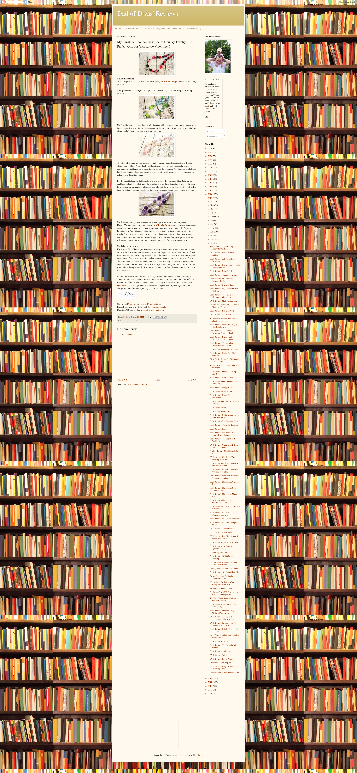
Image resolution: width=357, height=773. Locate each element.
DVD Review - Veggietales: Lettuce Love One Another (224, 446)
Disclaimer (122, 285)
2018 (210, 179)
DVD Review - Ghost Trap (220, 314)
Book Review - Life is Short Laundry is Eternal (225, 630)
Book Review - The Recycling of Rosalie (223, 646)
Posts (210, 131)
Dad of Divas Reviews (150, 303)
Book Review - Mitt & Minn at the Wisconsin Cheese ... (223, 513)
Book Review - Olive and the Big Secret (223, 372)
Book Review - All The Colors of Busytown (223, 259)
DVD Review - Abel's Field (221, 532)
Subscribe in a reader (157, 306)
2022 (210, 163)
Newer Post (122, 379)
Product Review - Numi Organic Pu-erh (224, 452)
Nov (212, 205)
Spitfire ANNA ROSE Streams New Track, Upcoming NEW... (224, 593)
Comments (212, 136)
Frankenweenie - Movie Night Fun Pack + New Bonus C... (223, 563)
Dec (212, 201)
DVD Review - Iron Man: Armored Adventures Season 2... (224, 537)
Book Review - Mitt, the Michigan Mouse (223, 523)
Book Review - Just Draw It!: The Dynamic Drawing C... (223, 547)
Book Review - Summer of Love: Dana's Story (223, 605)
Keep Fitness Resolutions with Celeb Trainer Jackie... (224, 636)
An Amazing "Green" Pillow (221, 588)
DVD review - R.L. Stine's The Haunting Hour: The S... (222, 458)
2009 (210, 689)
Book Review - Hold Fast (220, 411)
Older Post (192, 379)
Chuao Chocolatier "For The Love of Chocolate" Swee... (224, 305)
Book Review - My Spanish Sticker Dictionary (224, 289)
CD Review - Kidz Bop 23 (220, 662)
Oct (212, 209)
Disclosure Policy (193, 28)
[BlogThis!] (157, 317)
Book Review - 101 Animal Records (224, 572)
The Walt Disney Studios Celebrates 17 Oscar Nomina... (224, 599)
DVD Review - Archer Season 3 (222, 528)
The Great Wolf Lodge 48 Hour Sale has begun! (224, 366)
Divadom (131, 303)
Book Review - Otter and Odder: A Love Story (224, 382)
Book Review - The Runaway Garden (224, 421)
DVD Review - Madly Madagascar (223, 301)
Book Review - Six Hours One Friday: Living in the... (222, 433)
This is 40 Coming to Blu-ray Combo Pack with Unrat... (224, 247)
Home (118, 28)
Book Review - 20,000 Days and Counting (223, 557)
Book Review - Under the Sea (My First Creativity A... (223, 325)
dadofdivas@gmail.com (153, 309)
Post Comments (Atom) (137, 384)
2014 (210, 194)
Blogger (200, 755)
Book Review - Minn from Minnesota (225, 518)
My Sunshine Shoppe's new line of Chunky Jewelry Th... (223, 319)
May (212, 228)
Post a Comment (127, 334)
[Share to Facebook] (162, 317)
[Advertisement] (157, 357)
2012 (210, 678)
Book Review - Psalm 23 (220, 428)
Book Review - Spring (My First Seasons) (223, 354)
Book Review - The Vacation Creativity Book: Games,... (221, 344)
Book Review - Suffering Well (222, 310)
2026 (210, 148)
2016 (210, 186)
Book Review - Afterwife (220, 641)
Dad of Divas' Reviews (147, 13)
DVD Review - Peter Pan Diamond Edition (223, 253)
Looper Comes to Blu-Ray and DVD (224, 672)
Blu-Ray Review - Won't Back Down (224, 568)
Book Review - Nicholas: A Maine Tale (223, 495)
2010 (210, 686)
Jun (212, 224)
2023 (210, 160)
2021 (210, 167)
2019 (210, 175)
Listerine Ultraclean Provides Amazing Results (221, 279)
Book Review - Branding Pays (222, 284)
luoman (183, 755)
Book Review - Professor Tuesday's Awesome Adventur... (224, 464)
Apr (212, 231)
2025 (210, 152)
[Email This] (154, 317)
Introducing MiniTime (219, 552)
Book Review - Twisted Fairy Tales (224, 542)
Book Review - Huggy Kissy (221, 387)
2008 (210, 693)
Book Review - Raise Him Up (221, 271)
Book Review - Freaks (218, 407)
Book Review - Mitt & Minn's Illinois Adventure (225, 507)
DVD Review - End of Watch (221, 658)
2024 (210, 156)
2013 (210, 198)
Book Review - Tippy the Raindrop (224, 425)
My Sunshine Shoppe (167, 81)
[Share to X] (159, 317)
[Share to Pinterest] (165, 317)
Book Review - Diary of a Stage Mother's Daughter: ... (222, 611)
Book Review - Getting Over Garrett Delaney (224, 402)
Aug (212, 216)
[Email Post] (149, 317)
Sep (212, 212)
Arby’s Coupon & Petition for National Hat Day (221, 577)
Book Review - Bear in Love (221, 377)
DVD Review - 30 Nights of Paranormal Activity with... (222, 617)
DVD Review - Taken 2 (219, 655)
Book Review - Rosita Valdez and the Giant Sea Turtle (224, 416)
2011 (210, 682)
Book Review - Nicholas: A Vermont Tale (224, 482)
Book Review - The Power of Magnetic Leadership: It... (221, 295)
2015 (210, 190)
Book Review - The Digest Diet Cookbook (222, 439)
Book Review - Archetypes (220, 651)
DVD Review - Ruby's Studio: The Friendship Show (223, 667)
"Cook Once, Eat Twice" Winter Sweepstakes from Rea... (222, 583)
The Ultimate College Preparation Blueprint (162, 28)
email (207, 106)
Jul (211, 220)
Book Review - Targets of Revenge (223, 274)
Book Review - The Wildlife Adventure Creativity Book (221, 331)
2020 (210, 171)
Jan (212, 243)
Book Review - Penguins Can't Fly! (224, 349)
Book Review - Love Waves (221, 391)
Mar (212, 235)
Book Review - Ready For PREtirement (220, 396)
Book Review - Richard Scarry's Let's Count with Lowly (225, 266)
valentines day (133, 321)
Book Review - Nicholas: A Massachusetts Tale (221, 501)
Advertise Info (131, 28)
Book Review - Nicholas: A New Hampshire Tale (223, 489)
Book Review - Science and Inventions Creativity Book (221, 338)
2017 (210, 182)
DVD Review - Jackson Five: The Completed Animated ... (223, 624)
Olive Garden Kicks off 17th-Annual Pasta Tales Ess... (224, 360)
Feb (212, 239)
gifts (125, 321)
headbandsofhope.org (164, 225)
